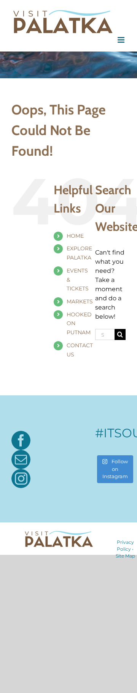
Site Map (125, 556)
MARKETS (80, 301)
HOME (75, 235)
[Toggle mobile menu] (122, 40)
